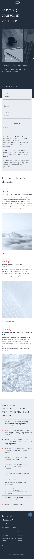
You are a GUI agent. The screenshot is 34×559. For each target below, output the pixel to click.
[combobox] (17, 97)
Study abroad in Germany (9, 527)
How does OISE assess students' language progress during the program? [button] (17, 466)
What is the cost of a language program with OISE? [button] (16, 458)
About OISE (5, 536)
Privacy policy (23, 556)
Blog (3, 543)
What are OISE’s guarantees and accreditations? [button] (17, 499)
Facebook (20, 536)
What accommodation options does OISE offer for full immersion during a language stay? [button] (18, 442)
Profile (6, 103)
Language (7, 93)
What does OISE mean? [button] (14, 505)
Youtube (19, 543)
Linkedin (19, 540)
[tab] (17, 424)
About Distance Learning (9, 538)
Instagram (20, 538)
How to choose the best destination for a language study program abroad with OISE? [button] (18, 433)
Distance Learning (9, 87)
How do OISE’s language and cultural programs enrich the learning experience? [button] (18, 451)
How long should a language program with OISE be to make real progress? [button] (18, 491)
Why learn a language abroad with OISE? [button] (17, 474)
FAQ (3, 545)
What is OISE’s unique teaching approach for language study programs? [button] (16, 424)
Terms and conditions (13, 556)
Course (6, 112)
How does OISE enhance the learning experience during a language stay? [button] (15, 482)
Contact (4, 540)
